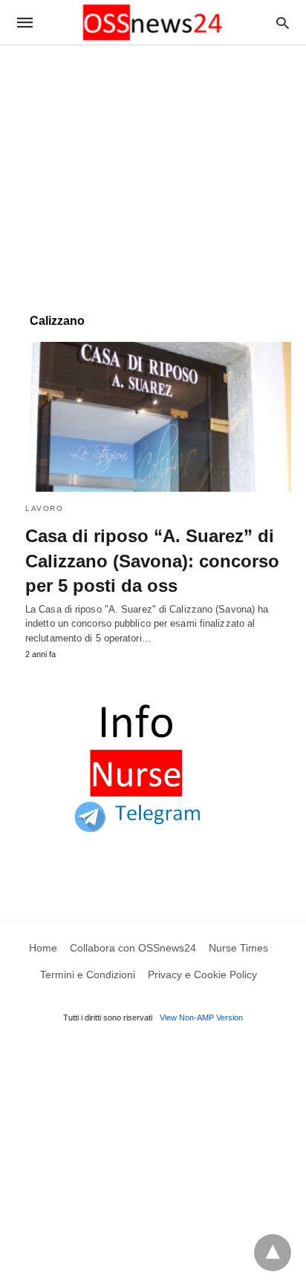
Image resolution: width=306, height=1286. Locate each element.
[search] (282, 22)
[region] (153, 172)
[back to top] (272, 1252)
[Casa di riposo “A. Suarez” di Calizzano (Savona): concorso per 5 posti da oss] (153, 417)
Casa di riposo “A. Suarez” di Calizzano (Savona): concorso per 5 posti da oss (152, 561)
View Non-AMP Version (201, 1017)
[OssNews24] (152, 22)
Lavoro (44, 508)
